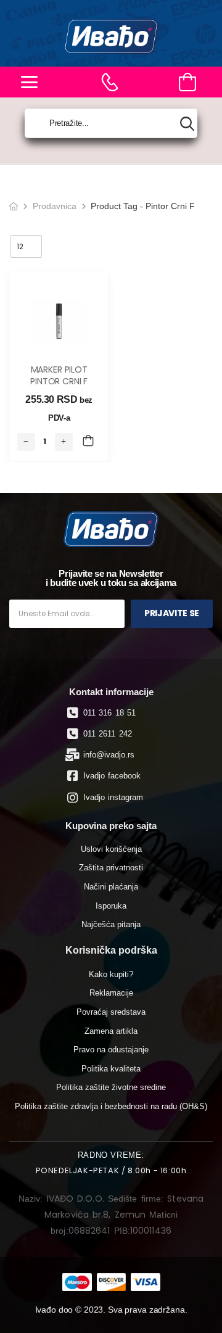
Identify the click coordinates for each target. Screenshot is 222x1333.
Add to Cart (88, 442)
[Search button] (187, 124)
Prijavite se (171, 613)
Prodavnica (54, 206)
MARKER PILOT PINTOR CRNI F (59, 375)
